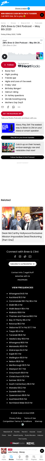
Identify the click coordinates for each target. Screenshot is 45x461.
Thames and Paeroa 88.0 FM (23, 316)
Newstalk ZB (8, 432)
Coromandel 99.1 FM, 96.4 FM (23, 301)
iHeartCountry (18, 435)
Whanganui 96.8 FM (18, 342)
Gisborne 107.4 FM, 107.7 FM (22, 327)
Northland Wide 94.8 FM (20, 402)
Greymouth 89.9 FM (18, 372)
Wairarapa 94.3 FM (18, 350)
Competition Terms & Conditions (17, 421)
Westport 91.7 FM (17, 368)
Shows (13, 23)
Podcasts (38, 23)
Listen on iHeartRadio (22, 451)
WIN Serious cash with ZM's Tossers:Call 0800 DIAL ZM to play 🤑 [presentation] (22, 15)
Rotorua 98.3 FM (17, 323)
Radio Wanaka (30, 435)
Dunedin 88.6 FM (17, 391)
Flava (4, 435)
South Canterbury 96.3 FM (21, 384)
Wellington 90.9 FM (18, 357)
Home (3, 23)
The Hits (17, 432)
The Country (22, 439)
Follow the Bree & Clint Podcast (22, 150)
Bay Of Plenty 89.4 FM (19, 320)
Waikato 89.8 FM (17, 312)
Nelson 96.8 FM (16, 361)
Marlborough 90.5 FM (19, 365)
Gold (9, 435)
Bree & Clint (25, 23)
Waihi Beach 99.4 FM (19, 308)
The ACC (25, 432)
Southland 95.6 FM (18, 399)
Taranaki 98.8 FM (17, 335)
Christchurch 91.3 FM (19, 376)
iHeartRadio (23, 280)
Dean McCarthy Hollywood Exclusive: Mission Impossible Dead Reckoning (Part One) (22, 224)
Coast (39, 432)
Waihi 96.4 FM (15, 304)
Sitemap (38, 421)
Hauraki (32, 432)
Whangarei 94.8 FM (18, 293)
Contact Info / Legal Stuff (22, 272)
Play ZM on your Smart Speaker (22, 130)
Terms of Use (30, 418)
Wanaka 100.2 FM (17, 387)
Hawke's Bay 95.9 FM (19, 338)
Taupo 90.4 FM (16, 331)
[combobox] (19, 107)
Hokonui (40, 435)
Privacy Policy (15, 418)
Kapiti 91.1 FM (15, 353)
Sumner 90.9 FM (16, 380)
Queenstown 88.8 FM (19, 395)
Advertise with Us (22, 276)
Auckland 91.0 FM (17, 297)
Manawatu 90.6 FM (18, 346)
